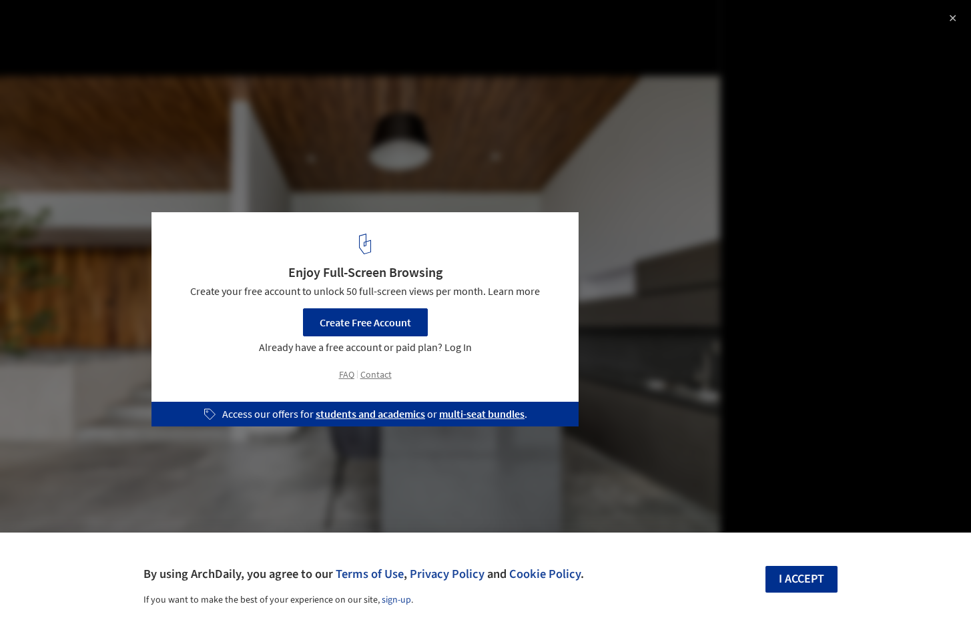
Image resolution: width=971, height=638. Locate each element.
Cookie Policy (545, 574)
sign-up (396, 600)
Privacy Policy (447, 574)
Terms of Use (370, 574)
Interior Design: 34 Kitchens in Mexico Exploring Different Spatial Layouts (173, 36)
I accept (801, 579)
